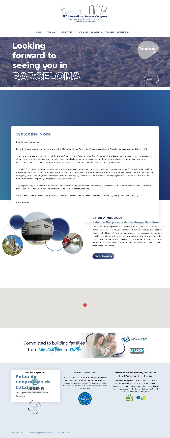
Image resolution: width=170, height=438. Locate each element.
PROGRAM (51, 32)
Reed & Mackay (17, 433)
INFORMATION (123, 32)
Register (151, 79)
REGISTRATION (66, 32)
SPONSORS (83, 32)
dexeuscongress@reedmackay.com (40, 433)
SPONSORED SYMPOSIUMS (102, 32)
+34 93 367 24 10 (63, 433)
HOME (38, 32)
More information (103, 256)
